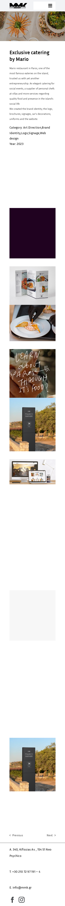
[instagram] (22, 900)
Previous (17, 835)
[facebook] (12, 900)
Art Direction (32, 127)
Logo (24, 133)
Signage (34, 133)
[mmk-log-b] (20, 4)
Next (50, 835)
